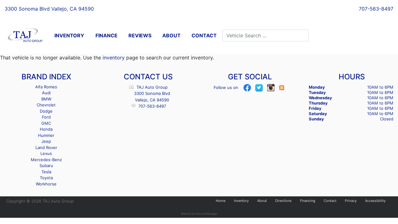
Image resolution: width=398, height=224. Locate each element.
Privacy (351, 200)
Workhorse (46, 183)
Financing (307, 200)
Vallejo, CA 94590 (152, 99)
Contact (330, 200)
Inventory (241, 200)
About (262, 200)
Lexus (46, 153)
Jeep (46, 141)
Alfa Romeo (46, 86)
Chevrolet (46, 104)
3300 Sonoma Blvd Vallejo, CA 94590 (49, 9)
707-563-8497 (376, 9)
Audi (46, 92)
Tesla (46, 171)
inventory (114, 57)
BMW (46, 98)
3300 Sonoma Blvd (152, 93)
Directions (283, 200)
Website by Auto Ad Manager (199, 213)
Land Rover (46, 147)
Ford (46, 116)
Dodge (46, 111)
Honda (46, 129)
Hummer (46, 135)
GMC (46, 123)
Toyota (46, 177)
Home (220, 200)
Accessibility (375, 200)
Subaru (46, 165)
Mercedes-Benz (46, 159)
